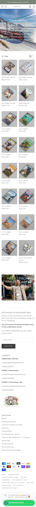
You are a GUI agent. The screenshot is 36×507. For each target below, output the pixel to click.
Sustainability (7, 431)
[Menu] (2, 6)
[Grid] (30, 56)
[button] (18, 294)
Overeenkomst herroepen (11, 450)
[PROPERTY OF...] (18, 7)
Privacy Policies (7, 444)
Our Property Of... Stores (10, 434)
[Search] (6, 6)
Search (4, 418)
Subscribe (8, 346)
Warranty (5, 428)
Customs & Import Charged (12, 425)
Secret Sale (6, 441)
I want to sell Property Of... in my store (16, 437)
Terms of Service (8, 447)
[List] (33, 56)
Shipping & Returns (9, 422)
